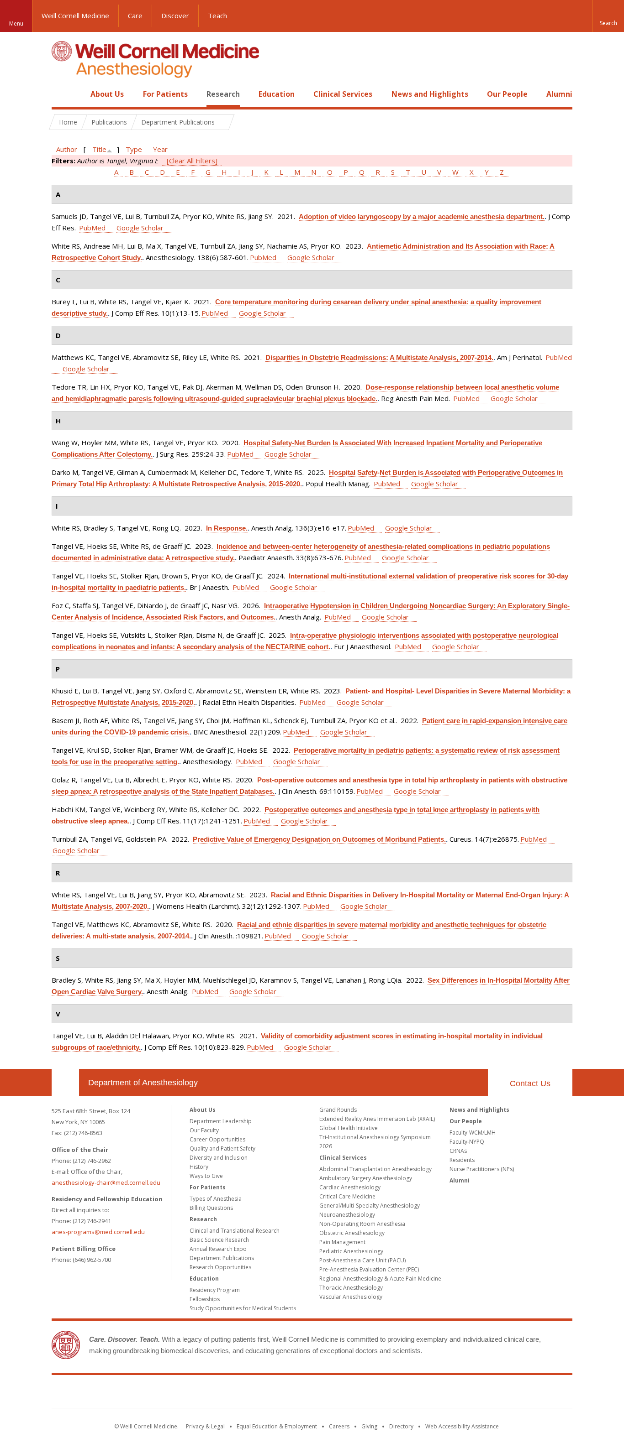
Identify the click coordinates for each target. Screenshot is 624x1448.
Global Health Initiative (348, 1128)
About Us (107, 94)
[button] (608, 16)
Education (277, 94)
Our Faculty (204, 1130)
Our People (507, 94)
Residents (462, 1160)
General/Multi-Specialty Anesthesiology (369, 1205)
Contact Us (530, 1083)
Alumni (559, 94)
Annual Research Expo (218, 1249)
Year (160, 149)
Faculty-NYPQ (466, 1142)
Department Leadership (221, 1121)
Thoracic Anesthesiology (351, 1288)
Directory (401, 1426)
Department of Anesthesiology (143, 1082)
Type (134, 149)
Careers (339, 1426)
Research (223, 94)
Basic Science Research (219, 1240)
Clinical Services (342, 94)
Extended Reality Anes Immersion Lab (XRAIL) (377, 1119)
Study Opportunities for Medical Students (243, 1308)
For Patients (165, 94)
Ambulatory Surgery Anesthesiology (365, 1178)
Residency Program (215, 1290)
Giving (369, 1426)
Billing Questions (211, 1208)
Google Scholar (140, 227)
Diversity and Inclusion (219, 1158)
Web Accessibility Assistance (462, 1426)
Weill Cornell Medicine (75, 15)
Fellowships (205, 1299)
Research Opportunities (220, 1267)
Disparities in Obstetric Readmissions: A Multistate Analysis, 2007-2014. (379, 357)
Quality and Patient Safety (222, 1148)
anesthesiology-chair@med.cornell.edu (106, 1182)
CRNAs (458, 1151)
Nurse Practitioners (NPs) (481, 1169)
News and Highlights (429, 94)
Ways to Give (206, 1176)
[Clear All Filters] (192, 160)
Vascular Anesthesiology (350, 1297)
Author (66, 149)
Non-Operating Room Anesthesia (362, 1224)
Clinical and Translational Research (235, 1230)
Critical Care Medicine (347, 1196)
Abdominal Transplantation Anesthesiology (375, 1169)
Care (135, 15)
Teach (217, 15)
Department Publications (222, 1258)
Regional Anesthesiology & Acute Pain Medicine (380, 1278)
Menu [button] (16, 23)
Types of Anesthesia (216, 1199)
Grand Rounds (338, 1110)
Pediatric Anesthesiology (351, 1251)
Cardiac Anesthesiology (350, 1187)
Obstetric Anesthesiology (352, 1233)
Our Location (65, 1082)
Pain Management (342, 1242)
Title (99, 149)
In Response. (227, 528)
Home (61, 94)
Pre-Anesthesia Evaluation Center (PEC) (369, 1269)
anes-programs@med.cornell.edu (98, 1232)
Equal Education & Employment (277, 1426)
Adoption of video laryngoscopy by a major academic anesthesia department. (422, 216)
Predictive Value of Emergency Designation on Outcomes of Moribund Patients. (319, 839)
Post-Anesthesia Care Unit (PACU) (362, 1260)
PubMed (92, 227)
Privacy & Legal (205, 1426)
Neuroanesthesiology (347, 1215)
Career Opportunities (217, 1139)
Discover (175, 15)
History (199, 1167)
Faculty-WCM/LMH (472, 1132)
